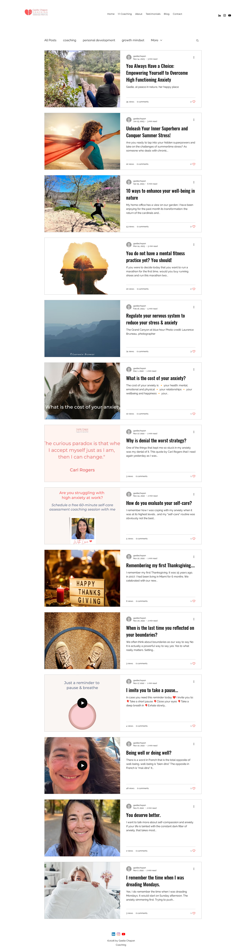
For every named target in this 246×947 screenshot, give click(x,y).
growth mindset (133, 40)
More (154, 40)
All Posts (50, 40)
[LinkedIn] (219, 15)
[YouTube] (229, 15)
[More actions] (195, 57)
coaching (69, 40)
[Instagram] (224, 15)
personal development (99, 40)
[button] (197, 40)
